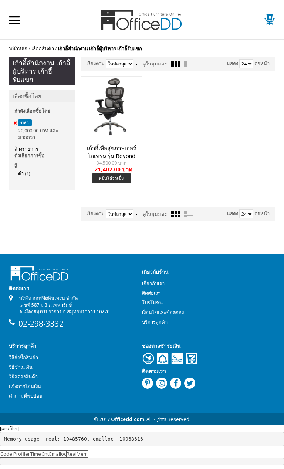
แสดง (232, 63)
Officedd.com (127, 419)
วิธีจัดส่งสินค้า (23, 376)
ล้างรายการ (26, 148)
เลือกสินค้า (42, 48)
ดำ (21, 173)
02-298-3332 (41, 323)
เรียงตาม (96, 63)
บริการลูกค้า (155, 321)
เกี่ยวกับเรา (153, 283)
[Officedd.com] (142, 19)
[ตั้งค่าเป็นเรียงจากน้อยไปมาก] (136, 63)
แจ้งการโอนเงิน (25, 386)
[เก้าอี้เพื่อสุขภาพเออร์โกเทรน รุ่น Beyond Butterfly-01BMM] (111, 107)
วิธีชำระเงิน (21, 367)
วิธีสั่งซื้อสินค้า (23, 357)
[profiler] (10, 428)
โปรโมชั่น (152, 302)
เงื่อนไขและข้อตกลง (163, 312)
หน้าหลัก (18, 48)
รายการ (189, 64)
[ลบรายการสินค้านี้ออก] (15, 122)
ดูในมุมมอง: (155, 63)
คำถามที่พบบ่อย (25, 395)
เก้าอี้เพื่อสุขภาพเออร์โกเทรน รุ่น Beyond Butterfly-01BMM (111, 151)
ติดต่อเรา (151, 293)
